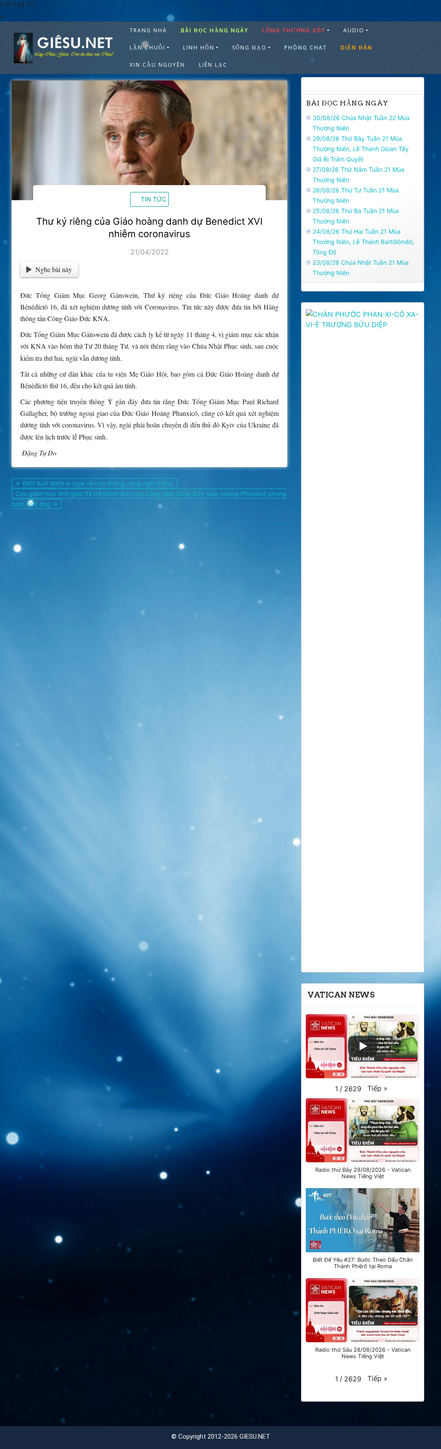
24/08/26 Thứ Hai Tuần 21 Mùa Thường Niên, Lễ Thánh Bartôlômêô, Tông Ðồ (363, 242)
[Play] (362, 1046)
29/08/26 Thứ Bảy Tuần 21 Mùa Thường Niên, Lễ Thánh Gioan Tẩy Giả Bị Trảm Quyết (361, 149)
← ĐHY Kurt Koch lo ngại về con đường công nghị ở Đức (95, 483)
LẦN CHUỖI (147, 47)
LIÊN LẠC (213, 64)
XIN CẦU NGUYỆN (157, 64)
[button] (377, 1088)
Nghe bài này (53, 269)
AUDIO (353, 30)
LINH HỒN (198, 47)
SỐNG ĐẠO (249, 47)
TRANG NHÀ (148, 30)
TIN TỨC (153, 199)
